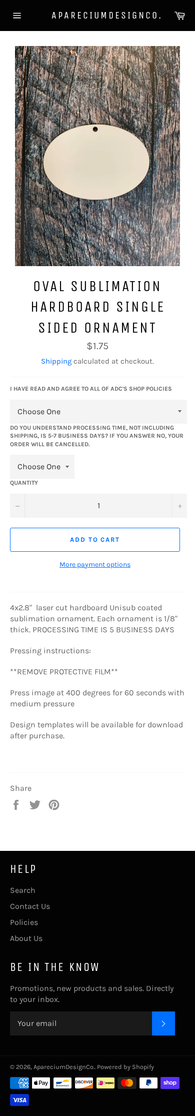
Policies (24, 922)
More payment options (95, 564)
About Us (26, 938)
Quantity (24, 482)
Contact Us (30, 906)
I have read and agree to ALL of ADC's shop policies (91, 388)
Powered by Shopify (125, 1066)
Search (23, 890)
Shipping (56, 361)
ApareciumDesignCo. (98, 15)
